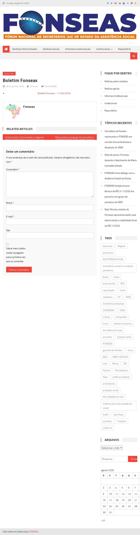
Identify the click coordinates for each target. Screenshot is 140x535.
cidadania (108, 297)
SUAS (105, 414)
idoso (131, 350)
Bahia (106, 277)
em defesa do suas (112, 330)
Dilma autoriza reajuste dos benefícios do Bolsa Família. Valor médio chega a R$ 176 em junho (74, 137)
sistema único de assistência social (117, 406)
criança (106, 317)
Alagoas (121, 246)
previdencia (109, 383)
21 (135, 500)
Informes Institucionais (77, 49)
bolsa (116, 277)
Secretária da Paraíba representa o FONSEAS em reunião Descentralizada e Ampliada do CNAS (118, 139)
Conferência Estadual (113, 303)
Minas (115, 363)
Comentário (12, 169)
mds (105, 363)
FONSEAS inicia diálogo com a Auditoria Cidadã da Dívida (120, 175)
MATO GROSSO (120, 357)
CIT (119, 297)
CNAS (128, 297)
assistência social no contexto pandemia (118, 268)
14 (135, 494)
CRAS (122, 310)
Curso (106, 323)
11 (116, 494)
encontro (107, 337)
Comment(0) (50, 86)
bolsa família (109, 283)
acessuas (107, 246)
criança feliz (121, 317)
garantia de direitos (113, 350)
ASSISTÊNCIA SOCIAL (113, 259)
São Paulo (119, 414)
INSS (105, 357)
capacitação (109, 290)
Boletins (9, 73)
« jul (103, 520)
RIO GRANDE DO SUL (113, 397)
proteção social (110, 390)
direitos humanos (123, 323)
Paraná (106, 370)
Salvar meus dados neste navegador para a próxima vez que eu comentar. (16, 254)
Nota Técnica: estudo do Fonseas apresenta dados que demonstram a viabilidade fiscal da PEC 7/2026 (121, 217)
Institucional (103, 49)
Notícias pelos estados (24, 49)
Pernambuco (121, 370)
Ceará (122, 290)
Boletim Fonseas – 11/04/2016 (54, 93)
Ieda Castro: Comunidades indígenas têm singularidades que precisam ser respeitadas (24, 137)
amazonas (108, 252)
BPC (123, 283)
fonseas (33, 86)
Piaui (105, 377)
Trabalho (121, 421)
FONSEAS (108, 343)
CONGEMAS (109, 310)
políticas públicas (121, 377)
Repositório (124, 49)
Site (8, 230)
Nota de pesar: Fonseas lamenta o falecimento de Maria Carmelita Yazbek (121, 160)
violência (107, 428)
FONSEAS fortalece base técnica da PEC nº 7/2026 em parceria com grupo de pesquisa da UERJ (119, 194)
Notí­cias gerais (51, 49)
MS (125, 363)
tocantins (107, 421)
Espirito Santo (124, 337)
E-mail (10, 216)
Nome (10, 202)
